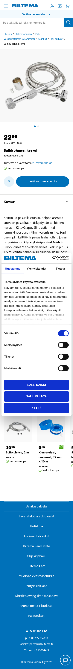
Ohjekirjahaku (36, 556)
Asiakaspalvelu (36, 506)
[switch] (63, 345)
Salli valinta (36, 396)
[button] (36, 14)
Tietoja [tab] (60, 268)
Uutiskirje (36, 526)
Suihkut (42, 39)
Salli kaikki (36, 384)
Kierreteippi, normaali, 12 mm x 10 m (50, 456)
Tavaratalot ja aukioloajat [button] (36, 516)
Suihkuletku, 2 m (17, 452)
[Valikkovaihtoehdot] (6, 6)
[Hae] (68, 22)
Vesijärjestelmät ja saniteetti (19, 39)
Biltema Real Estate (36, 546)
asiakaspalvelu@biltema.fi (36, 644)
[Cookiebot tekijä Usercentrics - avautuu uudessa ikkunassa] (52, 258)
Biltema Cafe (36, 566)
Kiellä (36, 408)
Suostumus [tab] (12, 268)
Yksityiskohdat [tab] (36, 268)
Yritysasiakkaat (36, 586)
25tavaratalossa (42, 163)
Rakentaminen (24, 34)
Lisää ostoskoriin (40, 181)
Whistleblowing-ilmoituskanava (36, 596)
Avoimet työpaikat (36, 536)
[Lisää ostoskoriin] (9, 181)
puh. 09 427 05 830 (36, 638)
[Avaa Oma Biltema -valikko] (52, 5)
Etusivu (8, 34)
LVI (37, 34)
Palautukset (36, 615)
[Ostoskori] (67, 5)
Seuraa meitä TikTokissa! (36, 606)
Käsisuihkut (57, 39)
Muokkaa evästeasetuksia (36, 576)
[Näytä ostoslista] (60, 5)
